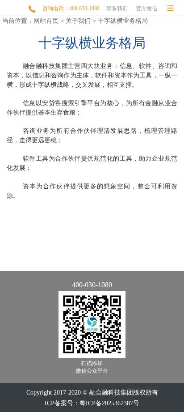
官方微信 (146, 8)
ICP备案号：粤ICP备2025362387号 (92, 403)
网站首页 (46, 20)
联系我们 (117, 8)
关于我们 (78, 20)
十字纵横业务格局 (123, 20)
